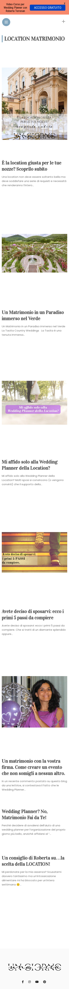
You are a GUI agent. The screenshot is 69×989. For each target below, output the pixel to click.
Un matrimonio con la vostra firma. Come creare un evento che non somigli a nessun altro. (33, 767)
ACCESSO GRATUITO (47, 7)
